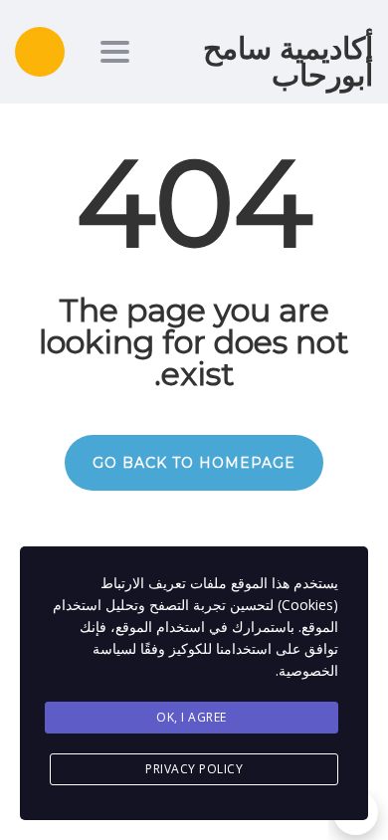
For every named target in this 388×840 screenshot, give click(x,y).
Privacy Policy (194, 768)
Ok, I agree (191, 717)
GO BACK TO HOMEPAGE (194, 463)
